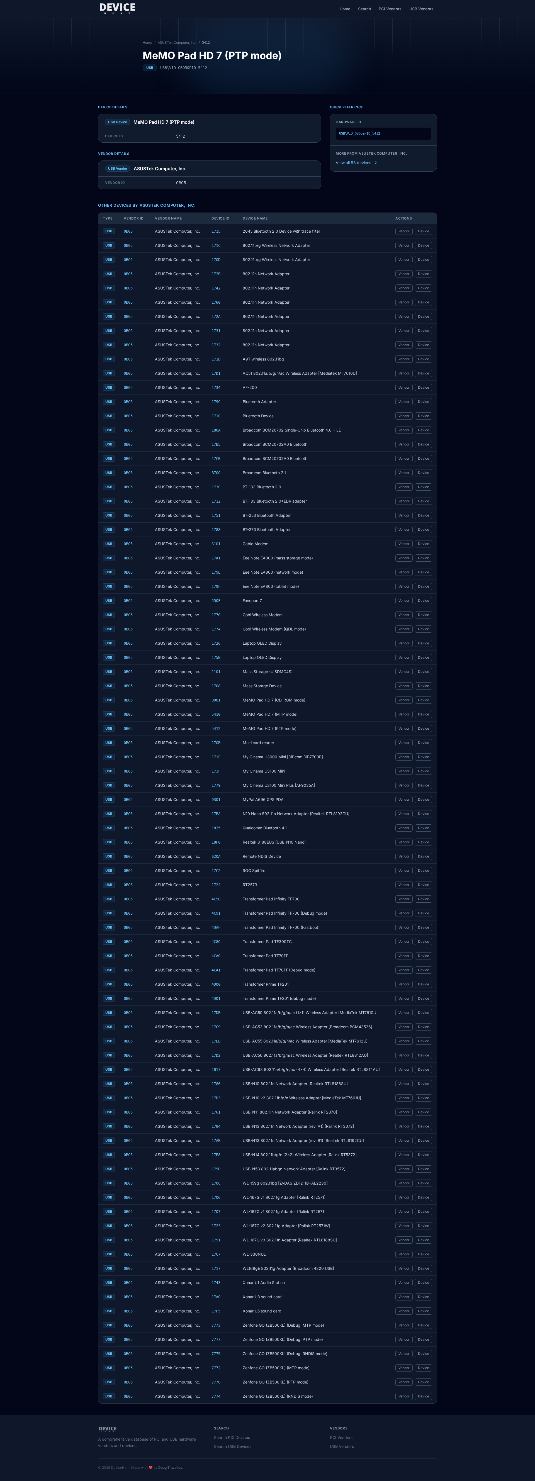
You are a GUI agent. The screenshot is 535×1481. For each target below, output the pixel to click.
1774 (215, 629)
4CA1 (215, 970)
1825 (215, 828)
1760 (215, 302)
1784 (215, 1126)
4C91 (215, 913)
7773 (215, 1325)
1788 (215, 529)
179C (215, 402)
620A (215, 856)
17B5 (215, 444)
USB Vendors (421, 8)
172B (215, 274)
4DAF (215, 927)
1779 (215, 785)
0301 (215, 799)
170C (215, 1183)
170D (215, 259)
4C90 (215, 899)
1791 (215, 1240)
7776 (215, 1382)
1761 (215, 1112)
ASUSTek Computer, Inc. (177, 42)
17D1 (215, 373)
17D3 (215, 1098)
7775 (215, 1353)
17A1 (215, 558)
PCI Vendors (390, 8)
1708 (215, 686)
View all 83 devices (353, 162)
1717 (215, 1268)
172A (215, 316)
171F (215, 757)
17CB (215, 458)
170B (215, 742)
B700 (215, 473)
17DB (215, 1012)
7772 (215, 1368)
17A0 (215, 1297)
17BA (215, 814)
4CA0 (215, 956)
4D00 (215, 984)
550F (215, 600)
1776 (215, 615)
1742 (215, 288)
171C (215, 245)
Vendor (404, 231)
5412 (215, 728)
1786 (215, 1083)
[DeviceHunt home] (117, 9)
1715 (215, 231)
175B (215, 657)
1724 (215, 885)
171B (215, 359)
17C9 (215, 1027)
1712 (215, 501)
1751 (215, 515)
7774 (215, 1396)
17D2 (215, 1055)
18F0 (215, 842)
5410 (215, 714)
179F (215, 586)
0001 (215, 700)
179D (215, 1169)
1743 (215, 1282)
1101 (215, 671)
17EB (215, 1041)
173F (215, 771)
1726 (215, 643)
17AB (215, 1140)
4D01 (215, 998)
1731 (215, 330)
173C (215, 487)
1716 (215, 416)
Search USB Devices (232, 1446)
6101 (215, 544)
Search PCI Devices (232, 1437)
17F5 (215, 1311)
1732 (215, 345)
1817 (215, 1069)
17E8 (215, 1155)
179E (215, 572)
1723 (215, 1226)
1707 (215, 1211)
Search (364, 8)
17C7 (215, 1254)
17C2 (215, 870)
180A (215, 430)
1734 (215, 387)
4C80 (215, 941)
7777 (215, 1339)
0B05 (128, 231)
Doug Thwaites (170, 1467)
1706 (215, 1197)
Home (345, 8)
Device (423, 231)
